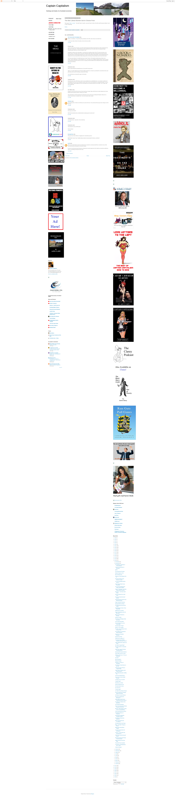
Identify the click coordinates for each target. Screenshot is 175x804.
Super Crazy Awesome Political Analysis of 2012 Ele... (121, 707)
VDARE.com (117, 521)
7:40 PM (69, 105)
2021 (115, 545)
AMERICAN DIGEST (118, 519)
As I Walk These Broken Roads (121, 690)
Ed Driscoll (117, 517)
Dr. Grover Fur (117, 687)
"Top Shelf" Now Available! (120, 742)
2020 (115, 547)
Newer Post (67, 155)
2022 (115, 544)
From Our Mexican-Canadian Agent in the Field (120, 693)
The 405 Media (52, 318)
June (116, 755)
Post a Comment (69, 153)
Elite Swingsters (118, 659)
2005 (115, 775)
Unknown (69, 101)
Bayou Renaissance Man (54, 363)
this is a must (72, 23)
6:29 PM (69, 75)
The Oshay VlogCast (54, 325)
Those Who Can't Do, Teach (120, 653)
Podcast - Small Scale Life (55, 305)
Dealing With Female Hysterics (121, 651)
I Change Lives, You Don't (120, 679)
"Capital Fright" (118, 681)
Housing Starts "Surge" (119, 625)
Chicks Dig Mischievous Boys (120, 711)
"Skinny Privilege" (118, 747)
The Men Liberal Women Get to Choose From (121, 629)
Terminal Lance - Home (54, 338)
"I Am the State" (118, 689)
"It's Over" (117, 657)
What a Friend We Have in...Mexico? (119, 721)
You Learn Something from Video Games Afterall (120, 587)
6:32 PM (69, 86)
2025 (115, 539)
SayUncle (116, 509)
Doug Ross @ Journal (54, 352)
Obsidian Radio (53, 327)
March (116, 760)
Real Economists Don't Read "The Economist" (120, 738)
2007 (115, 772)
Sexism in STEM (118, 617)
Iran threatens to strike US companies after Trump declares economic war (55, 359)
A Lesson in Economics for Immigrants (120, 730)
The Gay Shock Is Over (119, 686)
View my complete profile (52, 274)
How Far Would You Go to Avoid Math (120, 624)
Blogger (92, 793)
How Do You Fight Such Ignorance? (119, 697)
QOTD (116, 569)
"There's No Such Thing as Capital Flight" (120, 668)
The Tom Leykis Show (54, 323)
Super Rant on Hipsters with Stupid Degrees (120, 671)
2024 (115, 541)
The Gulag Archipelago (119, 704)
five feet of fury (117, 527)
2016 (115, 553)
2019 (115, 549)
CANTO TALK (52, 311)
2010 (115, 767)
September (117, 750)
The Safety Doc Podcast (54, 316)
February (117, 762)
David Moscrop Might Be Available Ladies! (119, 716)
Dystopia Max (70, 134)
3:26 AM (69, 130)
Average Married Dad (119, 511)
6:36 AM (69, 139)
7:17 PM (69, 97)
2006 (115, 773)
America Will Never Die (119, 684)
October (116, 749)
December (117, 561)
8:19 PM (69, 121)
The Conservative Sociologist (73, 37)
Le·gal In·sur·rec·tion (54, 347)
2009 (115, 768)
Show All (60, 367)
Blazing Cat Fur (53, 357)
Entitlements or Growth (119, 610)
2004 (115, 776)
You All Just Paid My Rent (120, 675)
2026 (115, 537)
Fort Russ (116, 515)
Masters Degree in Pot (119, 573)
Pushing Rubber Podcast (54, 307)
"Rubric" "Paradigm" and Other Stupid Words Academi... (120, 590)
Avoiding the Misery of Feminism (119, 713)
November (117, 563)
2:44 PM (69, 63)
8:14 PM (69, 114)
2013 (115, 558)
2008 (115, 770)
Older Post (108, 155)
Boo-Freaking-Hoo (118, 574)
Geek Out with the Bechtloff (55, 301)
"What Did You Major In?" (119, 638)
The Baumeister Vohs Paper (120, 723)
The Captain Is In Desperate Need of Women (120, 632)
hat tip (66, 26)
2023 (115, 542)
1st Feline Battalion (118, 507)
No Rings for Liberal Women (120, 695)
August (116, 752)
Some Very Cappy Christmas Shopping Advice (120, 650)
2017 (115, 552)
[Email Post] (82, 29)
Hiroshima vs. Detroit (119, 682)
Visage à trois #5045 (53, 344)
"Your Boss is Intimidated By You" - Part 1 (120, 745)
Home (88, 155)
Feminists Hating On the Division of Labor (119, 579)
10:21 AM (69, 151)
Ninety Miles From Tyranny (55, 343)
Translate (122, 784)
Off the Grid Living (118, 525)
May (116, 757)
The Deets (117, 529)
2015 (115, 555)
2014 (115, 557)
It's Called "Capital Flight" (119, 645)
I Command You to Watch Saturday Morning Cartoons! (121, 640)
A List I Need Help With (119, 621)
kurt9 (69, 143)
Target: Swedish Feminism (120, 602)
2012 (115, 560)
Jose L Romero (118, 513)
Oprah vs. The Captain (119, 627)
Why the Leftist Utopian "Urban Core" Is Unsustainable (121, 709)
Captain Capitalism (57, 5)
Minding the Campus (118, 523)
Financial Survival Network (55, 309)
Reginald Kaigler (118, 660)
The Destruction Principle (120, 571)
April (116, 758)
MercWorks (52, 333)
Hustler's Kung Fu (53, 303)
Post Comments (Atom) (74, 157)
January (117, 763)
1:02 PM (69, 42)
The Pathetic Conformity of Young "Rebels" (120, 565)
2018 (115, 550)
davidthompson (118, 505)
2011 (115, 765)
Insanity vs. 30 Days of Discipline (119, 663)
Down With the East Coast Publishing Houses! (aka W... (121, 700)
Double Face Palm (118, 636)
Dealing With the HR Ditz (119, 603)
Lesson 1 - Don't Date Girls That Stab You (120, 733)
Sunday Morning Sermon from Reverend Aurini (120, 600)
